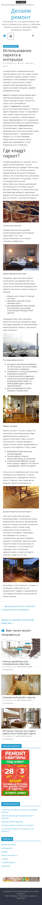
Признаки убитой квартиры (12, 822)
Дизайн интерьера (11, 46)
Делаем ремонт (21, 14)
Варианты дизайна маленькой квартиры (17, 621)
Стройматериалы (8, 862)
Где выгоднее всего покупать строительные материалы (18, 608)
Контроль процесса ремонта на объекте (17, 5)
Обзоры (4, 852)
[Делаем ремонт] (4, 36)
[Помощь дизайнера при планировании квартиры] (21, 640)
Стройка (4, 859)
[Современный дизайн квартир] (21, 676)
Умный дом (5, 866)
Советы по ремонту (9, 855)
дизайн (30, 63)
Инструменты (6, 848)
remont (22, 63)
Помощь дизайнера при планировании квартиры (16, 662)
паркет (5, 66)
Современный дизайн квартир (18, 697)
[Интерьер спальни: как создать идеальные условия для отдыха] (21, 709)
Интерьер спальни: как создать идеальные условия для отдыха (19, 732)
